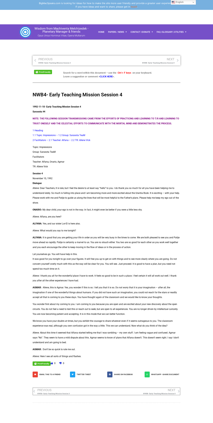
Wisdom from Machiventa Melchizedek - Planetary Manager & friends (61, 30)
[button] (51, 374)
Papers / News (116, 32)
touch (134, 6)
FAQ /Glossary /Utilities (170, 32)
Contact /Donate (140, 32)
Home (101, 32)
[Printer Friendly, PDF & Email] (43, 72)
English (179, 2)
